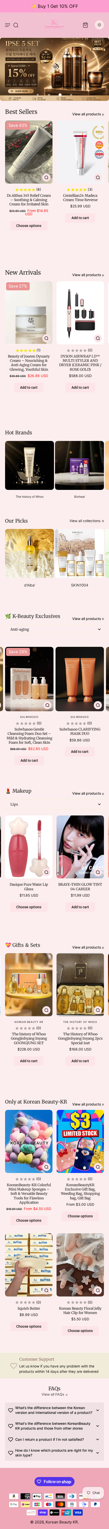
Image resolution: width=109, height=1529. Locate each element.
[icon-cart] (85, 25)
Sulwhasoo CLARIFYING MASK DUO (79, 731)
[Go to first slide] (9, 643)
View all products (86, 114)
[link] (103, 115)
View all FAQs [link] (53, 1394)
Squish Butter (28, 1308)
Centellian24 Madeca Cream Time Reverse (80, 197)
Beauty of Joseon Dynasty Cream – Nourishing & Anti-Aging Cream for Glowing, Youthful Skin (29, 363)
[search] (15, 25)
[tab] (37, 95)
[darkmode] (99, 24)
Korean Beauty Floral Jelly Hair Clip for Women (80, 1310)
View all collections (84, 521)
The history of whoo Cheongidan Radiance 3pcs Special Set (30, 1038)
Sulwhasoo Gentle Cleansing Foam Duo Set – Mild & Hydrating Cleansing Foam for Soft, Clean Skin (29, 736)
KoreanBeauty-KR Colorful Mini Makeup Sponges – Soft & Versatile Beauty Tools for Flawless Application (29, 1194)
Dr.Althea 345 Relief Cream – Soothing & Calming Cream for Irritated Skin (29, 200)
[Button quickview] (46, 177)
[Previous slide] (3, 643)
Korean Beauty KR (62, 1522)
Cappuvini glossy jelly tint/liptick (27, 886)
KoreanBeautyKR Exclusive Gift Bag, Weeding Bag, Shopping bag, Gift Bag (80, 1191)
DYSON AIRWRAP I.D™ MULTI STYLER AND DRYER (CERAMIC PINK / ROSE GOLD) (80, 363)
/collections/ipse (13, 40)
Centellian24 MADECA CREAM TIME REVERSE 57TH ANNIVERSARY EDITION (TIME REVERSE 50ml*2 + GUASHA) (82, 1043)
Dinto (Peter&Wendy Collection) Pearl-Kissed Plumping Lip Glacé (78, 889)
